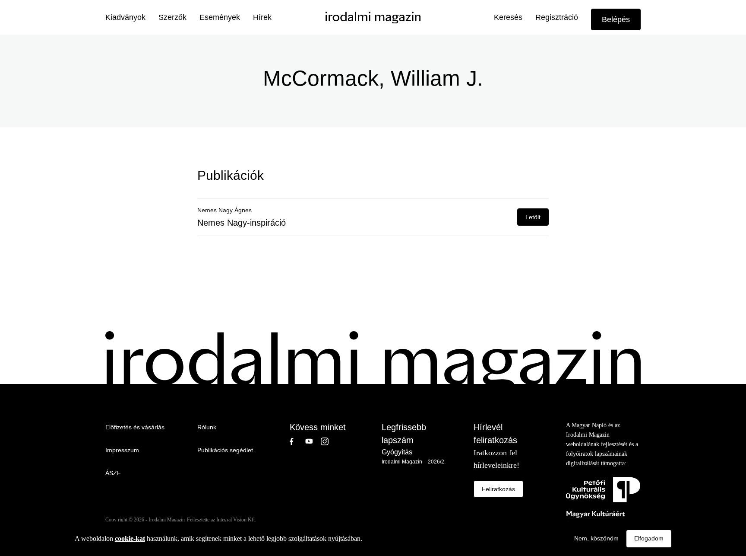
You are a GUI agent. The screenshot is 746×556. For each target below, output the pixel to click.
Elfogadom (649, 538)
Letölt (533, 217)
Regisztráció (556, 17)
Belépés (616, 19)
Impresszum (122, 450)
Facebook (297, 441)
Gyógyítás (397, 452)
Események (219, 17)
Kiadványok (125, 17)
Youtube (313, 441)
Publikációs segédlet (225, 450)
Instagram (328, 441)
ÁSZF (113, 473)
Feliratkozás (498, 489)
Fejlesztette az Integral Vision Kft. (221, 520)
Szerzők (172, 17)
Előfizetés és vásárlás (134, 427)
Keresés (508, 17)
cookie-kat (130, 538)
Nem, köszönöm (596, 538)
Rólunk (206, 427)
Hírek (262, 17)
